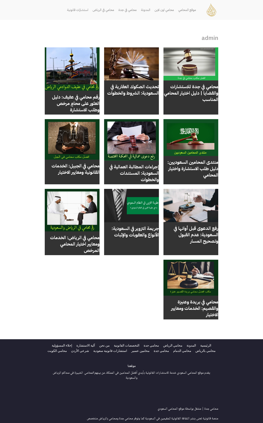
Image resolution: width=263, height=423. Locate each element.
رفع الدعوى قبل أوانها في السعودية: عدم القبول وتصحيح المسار (196, 234)
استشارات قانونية (77, 9)
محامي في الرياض (103, 9)
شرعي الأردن (80, 350)
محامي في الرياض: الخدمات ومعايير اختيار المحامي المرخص (75, 244)
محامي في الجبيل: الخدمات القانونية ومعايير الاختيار (76, 169)
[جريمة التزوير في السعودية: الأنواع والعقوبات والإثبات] (131, 205)
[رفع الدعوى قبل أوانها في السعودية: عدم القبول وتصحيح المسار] (190, 205)
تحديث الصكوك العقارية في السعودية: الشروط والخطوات (133, 89)
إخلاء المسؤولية (62, 345)
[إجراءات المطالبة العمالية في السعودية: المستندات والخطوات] (131, 140)
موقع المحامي (187, 9)
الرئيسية (205, 345)
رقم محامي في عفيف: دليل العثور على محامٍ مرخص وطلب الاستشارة (76, 103)
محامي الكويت (57, 350)
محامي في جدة (127, 9)
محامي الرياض (172, 345)
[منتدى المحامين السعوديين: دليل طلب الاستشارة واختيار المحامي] (190, 137)
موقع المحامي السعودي (171, 409)
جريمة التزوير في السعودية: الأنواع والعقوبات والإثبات (135, 231)
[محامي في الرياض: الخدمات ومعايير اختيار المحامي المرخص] (72, 210)
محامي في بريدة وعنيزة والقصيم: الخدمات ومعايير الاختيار (194, 308)
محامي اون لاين (164, 9)
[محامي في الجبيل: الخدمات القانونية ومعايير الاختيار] (72, 139)
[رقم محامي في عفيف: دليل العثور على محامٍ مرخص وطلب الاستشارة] (72, 69)
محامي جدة (151, 345)
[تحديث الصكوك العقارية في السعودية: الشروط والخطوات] (131, 64)
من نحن (104, 345)
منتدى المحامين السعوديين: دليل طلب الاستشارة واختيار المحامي (192, 168)
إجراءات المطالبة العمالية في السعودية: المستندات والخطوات (134, 173)
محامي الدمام (182, 350)
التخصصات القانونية (126, 345)
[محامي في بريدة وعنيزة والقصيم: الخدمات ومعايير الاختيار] (190, 278)
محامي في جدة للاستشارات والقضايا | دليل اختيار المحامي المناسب (191, 93)
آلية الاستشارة (85, 345)
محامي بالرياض (205, 350)
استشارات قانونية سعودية (110, 350)
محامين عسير (140, 350)
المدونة (145, 9)
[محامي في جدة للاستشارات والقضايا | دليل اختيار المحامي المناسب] (190, 64)
